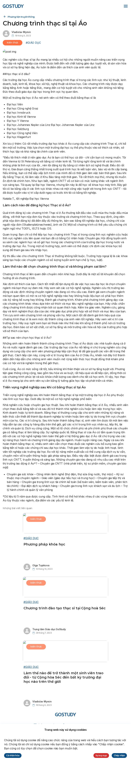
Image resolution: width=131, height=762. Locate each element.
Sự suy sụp (101, 755)
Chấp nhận (119, 755)
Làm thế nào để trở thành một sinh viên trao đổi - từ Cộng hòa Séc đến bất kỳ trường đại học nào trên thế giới (63, 677)
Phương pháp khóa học (44, 544)
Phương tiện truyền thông (21, 17)
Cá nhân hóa (12, 755)
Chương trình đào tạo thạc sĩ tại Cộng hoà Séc (65, 608)
